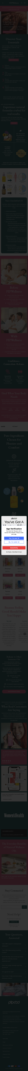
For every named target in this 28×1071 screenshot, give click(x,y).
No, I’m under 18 (14, 542)
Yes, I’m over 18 (14, 538)
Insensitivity (14, 548)
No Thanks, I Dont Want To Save (14, 552)
